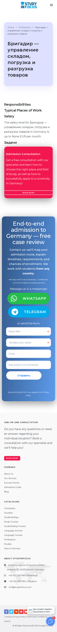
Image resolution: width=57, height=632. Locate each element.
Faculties (8, 513)
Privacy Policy (20, 617)
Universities (9, 508)
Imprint (7, 621)
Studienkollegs (11, 517)
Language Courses (13, 535)
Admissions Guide (12, 487)
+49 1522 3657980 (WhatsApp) (23, 575)
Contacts (8, 617)
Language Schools (13, 530)
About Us (8, 474)
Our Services (10, 478)
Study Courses (11, 521)
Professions (9, 539)
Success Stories (11, 483)
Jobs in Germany (12, 548)
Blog (6, 491)
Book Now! (28, 193)
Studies (7, 544)
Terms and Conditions (36, 617)
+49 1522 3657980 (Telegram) (23, 581)
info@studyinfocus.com (20, 587)
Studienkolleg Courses (15, 526)
